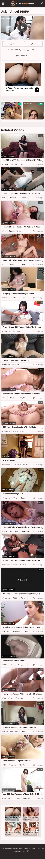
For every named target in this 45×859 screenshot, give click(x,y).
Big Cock (13, 398)
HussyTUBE (25, 3)
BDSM (6, 531)
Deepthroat (17, 631)
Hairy (22, 164)
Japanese (23, 665)
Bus (23, 731)
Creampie (24, 198)
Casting (6, 164)
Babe (23, 498)
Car (20, 231)
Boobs (12, 231)
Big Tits (23, 398)
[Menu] (3, 3)
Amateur (7, 298)
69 (5, 698)
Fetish (24, 565)
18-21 (6, 264)
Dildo (15, 164)
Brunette (13, 198)
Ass (5, 198)
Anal (15, 498)
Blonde (6, 631)
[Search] (42, 3)
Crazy (24, 598)
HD (23, 431)
